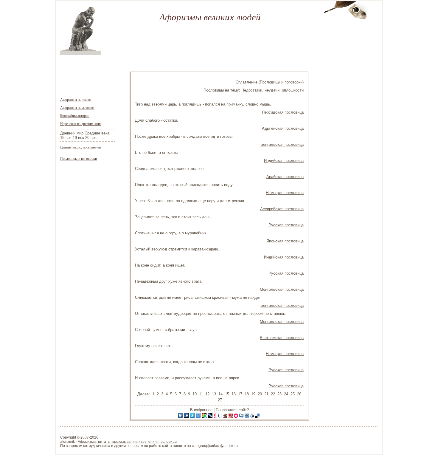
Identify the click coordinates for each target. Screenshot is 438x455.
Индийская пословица (284, 160)
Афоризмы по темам (75, 99)
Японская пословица (285, 241)
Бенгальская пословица (282, 144)
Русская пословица (286, 225)
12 (207, 394)
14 (220, 394)
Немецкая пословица (285, 193)
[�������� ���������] (181, 416)
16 (234, 394)
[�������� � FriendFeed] (199, 416)
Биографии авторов (74, 115)
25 (293, 394)
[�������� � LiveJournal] (211, 416)
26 (299, 394)
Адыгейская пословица (283, 128)
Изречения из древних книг (80, 123)
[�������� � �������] (187, 416)
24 (286, 394)
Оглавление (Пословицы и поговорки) (270, 82)
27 (220, 400)
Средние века (97, 133)
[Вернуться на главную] (80, 54)
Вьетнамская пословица (282, 337)
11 (201, 394)
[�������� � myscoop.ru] (247, 416)
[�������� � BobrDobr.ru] (226, 416)
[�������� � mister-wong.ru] (231, 416)
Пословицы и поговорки (78, 158)
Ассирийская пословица (282, 209)
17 (240, 394)
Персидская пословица (283, 112)
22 (273, 394)
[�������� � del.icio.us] (258, 416)
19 (253, 394)
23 (279, 394)
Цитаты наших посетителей (80, 147)
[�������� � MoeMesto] (252, 416)
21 (266, 394)
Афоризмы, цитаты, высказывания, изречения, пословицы (127, 441)
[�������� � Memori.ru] (236, 416)
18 (247, 394)
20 (260, 394)
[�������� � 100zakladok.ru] (242, 416)
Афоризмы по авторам (77, 107)
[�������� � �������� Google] (220, 416)
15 (227, 394)
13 (214, 394)
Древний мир (71, 133)
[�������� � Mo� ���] (205, 416)
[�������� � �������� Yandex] (216, 416)
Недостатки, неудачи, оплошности (272, 90)
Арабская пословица (285, 176)
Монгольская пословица (282, 289)
